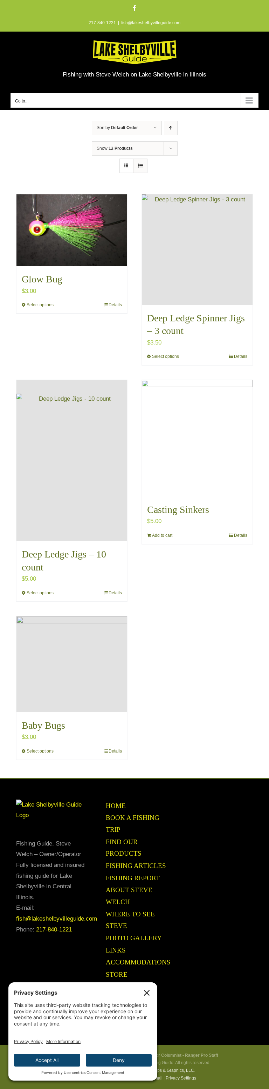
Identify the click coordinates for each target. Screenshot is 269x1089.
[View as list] (140, 166)
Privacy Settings (181, 1078)
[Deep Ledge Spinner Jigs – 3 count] (197, 249)
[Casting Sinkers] (197, 438)
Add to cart (162, 535)
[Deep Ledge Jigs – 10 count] (71, 460)
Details (115, 304)
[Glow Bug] (71, 230)
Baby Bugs (43, 725)
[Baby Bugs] (71, 664)
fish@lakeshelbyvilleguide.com (150, 22)
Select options (40, 304)
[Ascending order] (171, 128)
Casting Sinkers (178, 509)
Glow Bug (42, 279)
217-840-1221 (54, 929)
